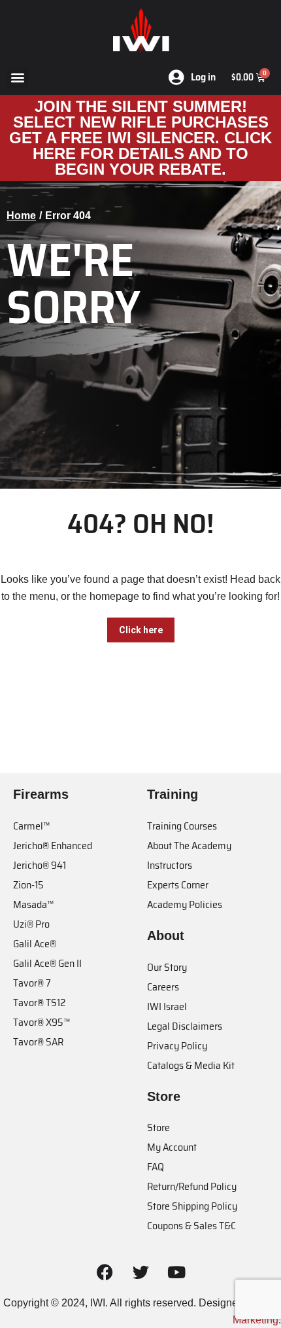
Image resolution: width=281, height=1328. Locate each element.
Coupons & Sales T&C (191, 1225)
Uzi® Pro (31, 924)
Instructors (169, 865)
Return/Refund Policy (192, 1186)
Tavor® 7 (32, 983)
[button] (17, 77)
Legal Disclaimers (184, 1026)
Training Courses (182, 826)
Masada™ (33, 904)
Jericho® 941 (39, 865)
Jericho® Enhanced (52, 845)
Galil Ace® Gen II (47, 963)
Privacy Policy (177, 1046)
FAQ (155, 1167)
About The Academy (189, 845)
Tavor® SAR (38, 1042)
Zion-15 (28, 885)
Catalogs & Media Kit (191, 1065)
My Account (172, 1147)
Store (158, 1127)
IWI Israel (167, 1006)
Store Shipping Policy (192, 1206)
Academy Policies (184, 904)
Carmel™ (31, 826)
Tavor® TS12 (39, 1002)
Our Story (167, 967)
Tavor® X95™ (41, 1022)
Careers (163, 987)
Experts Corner (177, 885)
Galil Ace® (34, 943)
